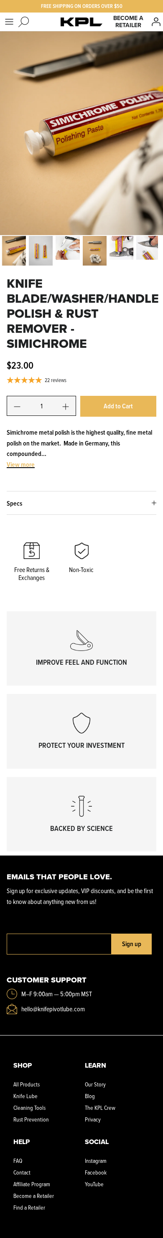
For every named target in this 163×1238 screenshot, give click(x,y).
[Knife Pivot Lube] (81, 21)
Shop (22, 1065)
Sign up (131, 944)
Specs (14, 503)
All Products (26, 1084)
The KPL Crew (100, 1107)
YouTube (94, 1184)
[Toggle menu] (9, 22)
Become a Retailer (128, 22)
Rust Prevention (31, 1119)
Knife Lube (25, 1096)
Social (97, 1142)
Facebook (96, 1172)
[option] (81, 133)
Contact (22, 1172)
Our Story (95, 1084)
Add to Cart (118, 406)
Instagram (96, 1161)
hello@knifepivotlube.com (53, 1008)
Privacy (93, 1119)
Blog (90, 1096)
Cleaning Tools (29, 1107)
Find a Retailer (29, 1207)
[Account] (156, 22)
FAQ (17, 1161)
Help (21, 1142)
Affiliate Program (31, 1184)
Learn (95, 1065)
